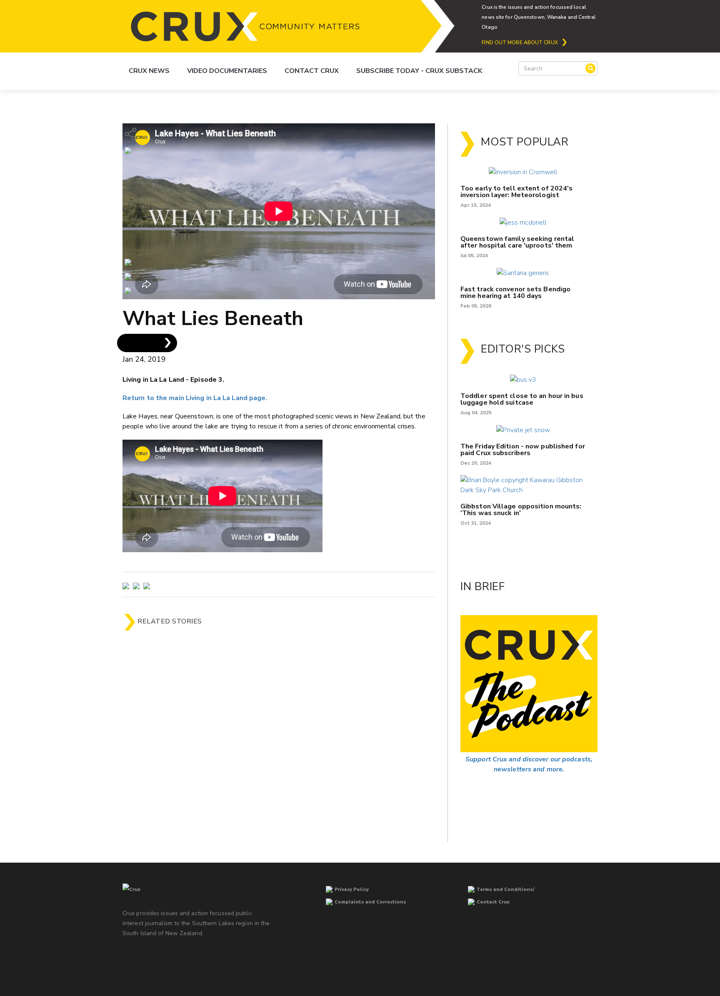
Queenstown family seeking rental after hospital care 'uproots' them (517, 242)
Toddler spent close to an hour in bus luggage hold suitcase (521, 399)
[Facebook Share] (128, 290)
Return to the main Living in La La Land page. (195, 398)
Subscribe (139, 343)
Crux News (149, 70)
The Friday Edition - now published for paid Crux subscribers (522, 449)
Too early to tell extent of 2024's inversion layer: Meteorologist (516, 191)
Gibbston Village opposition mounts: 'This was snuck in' (521, 509)
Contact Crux (312, 70)
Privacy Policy (352, 889)
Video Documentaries (227, 70)
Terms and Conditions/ (506, 889)
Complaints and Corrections (370, 902)
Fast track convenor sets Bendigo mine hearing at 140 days (515, 292)
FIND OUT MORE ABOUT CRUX (520, 42)
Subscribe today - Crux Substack (419, 70)
